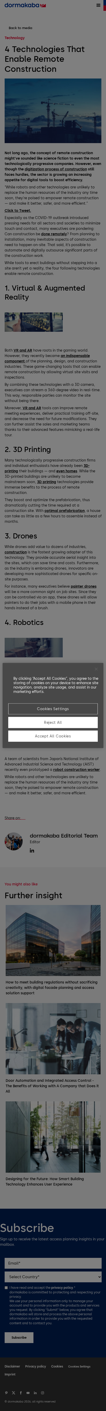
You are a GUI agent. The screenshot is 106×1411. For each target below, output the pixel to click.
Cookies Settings (53, 709)
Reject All (53, 722)
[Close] (96, 669)
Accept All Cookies (53, 736)
